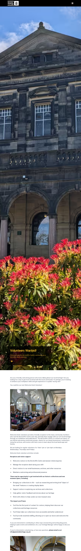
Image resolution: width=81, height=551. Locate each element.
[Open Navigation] (72, 3)
